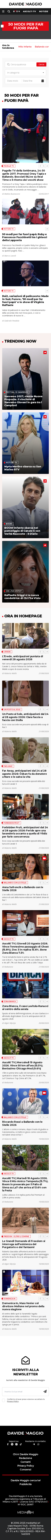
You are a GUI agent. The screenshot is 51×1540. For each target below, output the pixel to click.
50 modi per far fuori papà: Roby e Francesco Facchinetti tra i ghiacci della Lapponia (24, 237)
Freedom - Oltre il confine (16, 1236)
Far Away (8, 766)
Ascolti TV (9, 939)
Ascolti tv (29, 11)
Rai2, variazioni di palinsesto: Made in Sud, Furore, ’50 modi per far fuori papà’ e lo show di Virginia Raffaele (25, 301)
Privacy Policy (13, 1401)
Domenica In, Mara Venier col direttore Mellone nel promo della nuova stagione (23, 1306)
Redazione (25, 1458)
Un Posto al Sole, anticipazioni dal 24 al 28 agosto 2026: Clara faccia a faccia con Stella (25, 717)
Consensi (25, 1469)
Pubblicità (25, 1484)
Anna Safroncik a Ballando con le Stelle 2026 (22, 889)
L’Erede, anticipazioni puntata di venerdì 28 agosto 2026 (22, 658)
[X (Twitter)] (43, 166)
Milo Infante (25, 47)
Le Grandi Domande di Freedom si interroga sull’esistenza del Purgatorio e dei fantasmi (23, 1244)
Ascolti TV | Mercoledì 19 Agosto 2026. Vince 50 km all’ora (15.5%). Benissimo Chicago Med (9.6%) (22, 1065)
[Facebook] (40, 166)
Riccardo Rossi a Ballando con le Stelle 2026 (22, 1123)
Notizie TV (9, 229)
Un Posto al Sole (12, 709)
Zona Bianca (10, 1001)
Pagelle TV (9, 166)
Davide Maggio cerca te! (26, 1480)
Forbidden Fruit (11, 823)
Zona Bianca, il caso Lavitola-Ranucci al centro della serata (25, 1008)
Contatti (25, 1461)
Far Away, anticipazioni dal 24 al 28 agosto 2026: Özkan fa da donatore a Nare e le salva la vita (24, 773)
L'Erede (7, 652)
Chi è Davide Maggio (25, 1454)
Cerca (41, 64)
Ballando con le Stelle (15, 883)
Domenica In (9, 1299)
